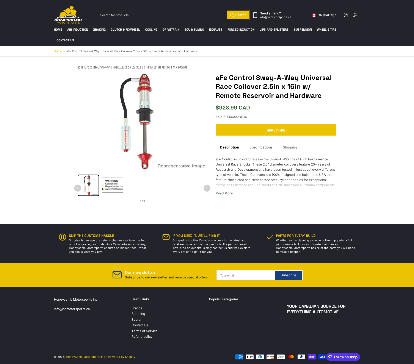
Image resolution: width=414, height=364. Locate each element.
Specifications (261, 147)
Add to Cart (276, 130)
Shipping (290, 147)
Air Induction (77, 29)
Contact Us (65, 40)
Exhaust (215, 29)
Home (58, 29)
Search (137, 319)
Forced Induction (240, 29)
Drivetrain (171, 29)
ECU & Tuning (194, 29)
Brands (137, 308)
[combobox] (173, 15)
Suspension (303, 29)
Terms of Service (145, 331)
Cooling (151, 29)
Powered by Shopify (121, 356)
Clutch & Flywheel (125, 29)
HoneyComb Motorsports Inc (85, 356)
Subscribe (288, 275)
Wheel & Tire (326, 29)
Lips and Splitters (274, 29)
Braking (99, 29)
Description (229, 147)
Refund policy (142, 336)
